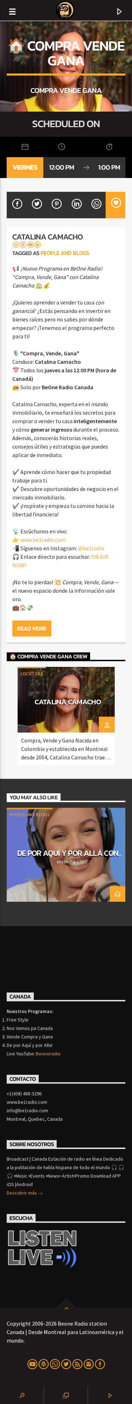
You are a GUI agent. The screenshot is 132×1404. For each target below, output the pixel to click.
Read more (31, 628)
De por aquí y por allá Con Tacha (68, 857)
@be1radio (91, 548)
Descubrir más (22, 1193)
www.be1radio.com (42, 539)
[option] (66, 716)
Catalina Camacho (67, 701)
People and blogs (64, 253)
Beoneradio (48, 1053)
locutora (31, 674)
